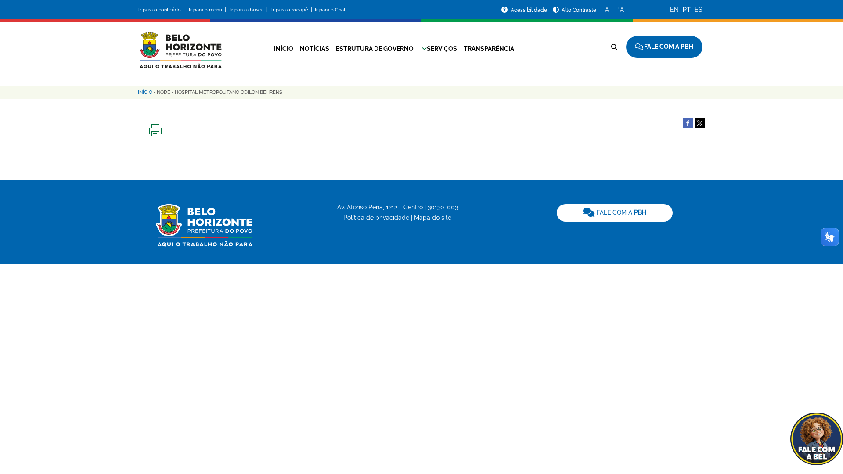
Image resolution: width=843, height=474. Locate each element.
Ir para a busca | (249, 10)
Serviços (442, 48)
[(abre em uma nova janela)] (700, 122)
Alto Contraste (579, 10)
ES (698, 9)
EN (674, 9)
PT (687, 9)
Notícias (314, 48)
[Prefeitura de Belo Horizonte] (180, 45)
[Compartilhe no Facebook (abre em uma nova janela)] (688, 122)
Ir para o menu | (208, 10)
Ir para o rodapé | (292, 10)
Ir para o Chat (330, 10)
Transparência (489, 48)
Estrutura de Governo (375, 48)
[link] (615, 213)
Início (283, 48)
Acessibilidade (529, 10)
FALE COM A (620, 212)
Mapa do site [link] (432, 217)
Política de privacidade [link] (376, 217)
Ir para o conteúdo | (162, 10)
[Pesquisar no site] (614, 47)
